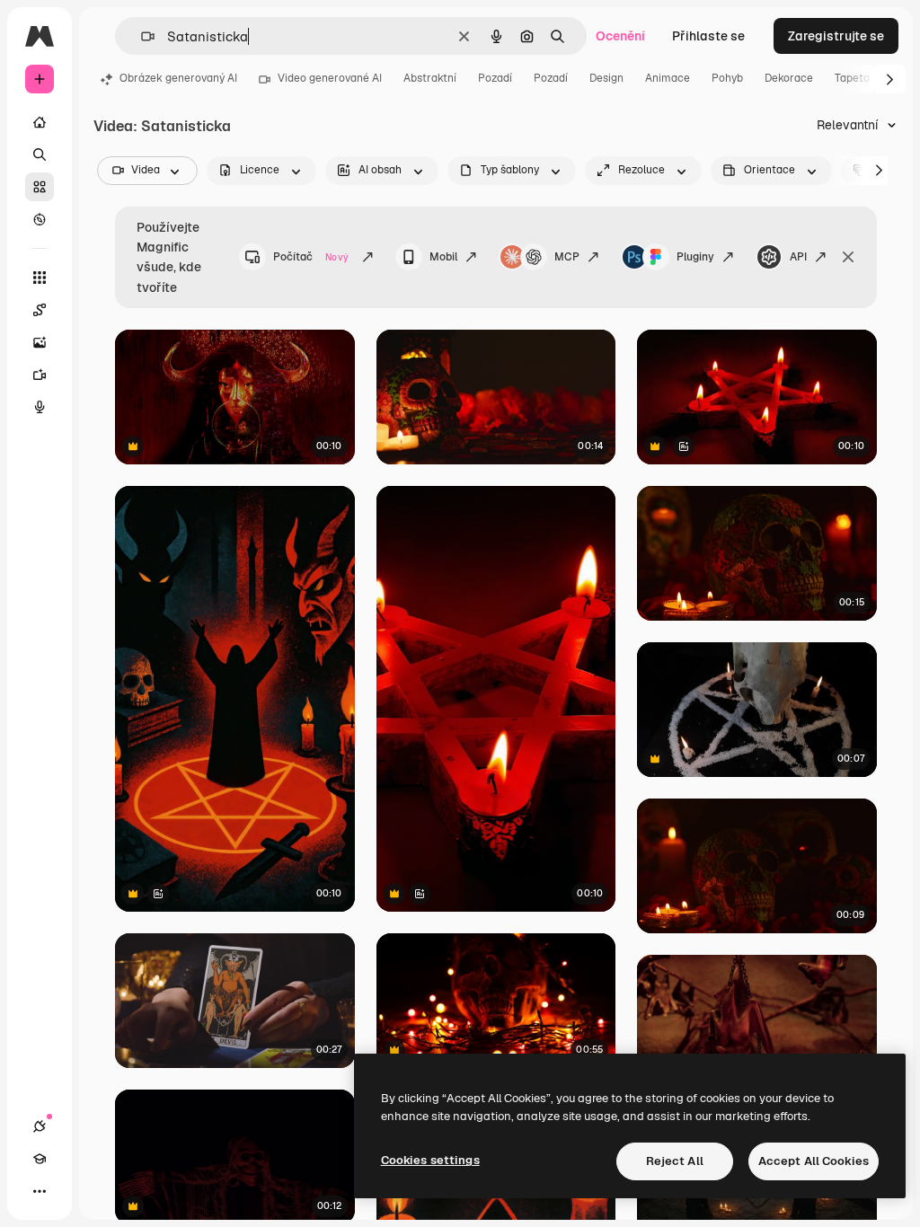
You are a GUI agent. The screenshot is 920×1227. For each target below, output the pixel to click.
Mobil (443, 257)
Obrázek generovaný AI (178, 78)
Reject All (674, 1161)
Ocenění (620, 36)
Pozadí (495, 78)
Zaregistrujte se (836, 36)
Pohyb (727, 78)
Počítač (311, 257)
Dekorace (789, 78)
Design (606, 78)
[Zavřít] (848, 257)
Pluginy (695, 257)
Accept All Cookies (813, 1161)
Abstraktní (429, 78)
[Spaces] (39, 310)
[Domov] (39, 122)
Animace (667, 78)
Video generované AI (330, 78)
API (798, 257)
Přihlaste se (708, 36)
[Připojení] (39, 1126)
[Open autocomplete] (140, 36)
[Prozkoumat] (39, 219)
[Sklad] (39, 186)
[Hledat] (39, 154)
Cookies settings (430, 1160)
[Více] (39, 1191)
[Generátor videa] (39, 374)
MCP (566, 257)
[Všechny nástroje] (39, 277)
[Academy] (39, 1158)
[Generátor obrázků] (39, 342)
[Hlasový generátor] (39, 407)
